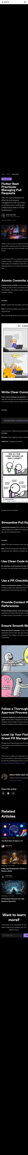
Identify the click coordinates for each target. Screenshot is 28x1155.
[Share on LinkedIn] (8, 793)
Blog (8, 174)
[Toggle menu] (25, 2)
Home (3, 174)
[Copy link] (13, 793)
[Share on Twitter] (3, 793)
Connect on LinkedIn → (15, 780)
